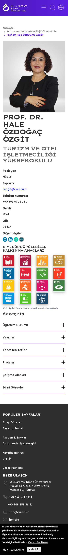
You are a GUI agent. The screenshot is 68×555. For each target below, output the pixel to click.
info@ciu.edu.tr (19, 512)
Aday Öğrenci (12, 422)
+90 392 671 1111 (20, 497)
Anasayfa (8, 27)
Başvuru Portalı (13, 428)
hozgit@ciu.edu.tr (15, 189)
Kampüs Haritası (13, 452)
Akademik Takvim (14, 437)
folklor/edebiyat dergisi (19, 443)
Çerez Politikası (13, 467)
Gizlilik (7, 458)
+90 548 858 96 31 (20, 504)
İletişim (14, 519)
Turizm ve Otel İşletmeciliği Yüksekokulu (32, 31)
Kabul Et (34, 549)
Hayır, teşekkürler (14, 549)
